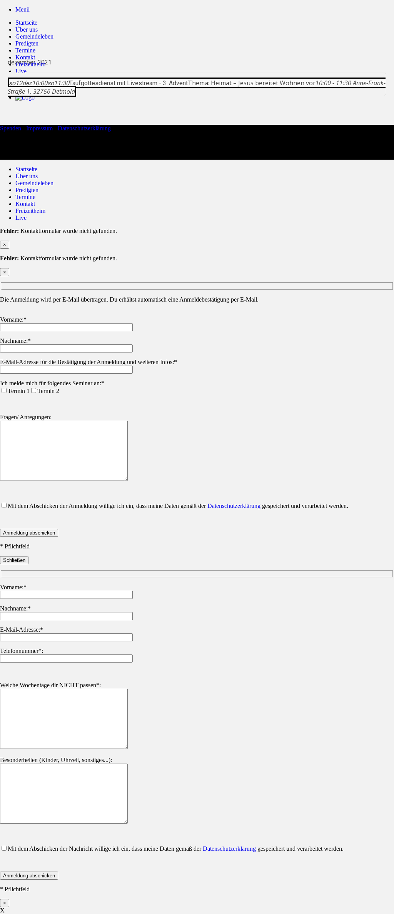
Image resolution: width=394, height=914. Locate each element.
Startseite (26, 22)
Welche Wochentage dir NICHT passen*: (50, 685)
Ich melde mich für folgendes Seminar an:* (52, 383)
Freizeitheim (30, 210)
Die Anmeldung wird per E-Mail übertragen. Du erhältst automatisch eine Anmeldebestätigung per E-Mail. (129, 299)
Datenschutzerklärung (84, 128)
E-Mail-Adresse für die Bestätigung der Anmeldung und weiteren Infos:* (88, 362)
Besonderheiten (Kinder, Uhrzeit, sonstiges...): (56, 760)
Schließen (14, 560)
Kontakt (25, 204)
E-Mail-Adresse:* (21, 629)
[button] (22, 9)
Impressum (39, 128)
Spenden (10, 128)
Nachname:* (15, 340)
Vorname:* (13, 319)
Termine (25, 197)
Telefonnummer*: (21, 651)
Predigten (26, 43)
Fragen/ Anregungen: (26, 417)
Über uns (26, 29)
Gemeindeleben (34, 36)
